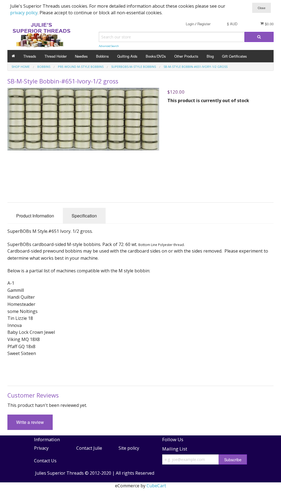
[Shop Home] (13, 56)
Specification (84, 215)
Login (190, 23)
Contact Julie (89, 448)
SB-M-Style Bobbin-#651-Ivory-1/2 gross (195, 67)
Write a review (30, 422)
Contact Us (45, 461)
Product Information (35, 215)
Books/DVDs (156, 56)
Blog (210, 56)
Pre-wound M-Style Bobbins (80, 67)
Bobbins (102, 56)
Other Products (186, 56)
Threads (29, 56)
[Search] (259, 37)
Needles (81, 56)
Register (203, 23)
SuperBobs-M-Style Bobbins (133, 67)
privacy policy (24, 13)
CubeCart (156, 486)
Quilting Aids (127, 56)
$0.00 (269, 23)
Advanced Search (109, 46)
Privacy (41, 448)
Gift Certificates (234, 56)
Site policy (129, 448)
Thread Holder (55, 56)
